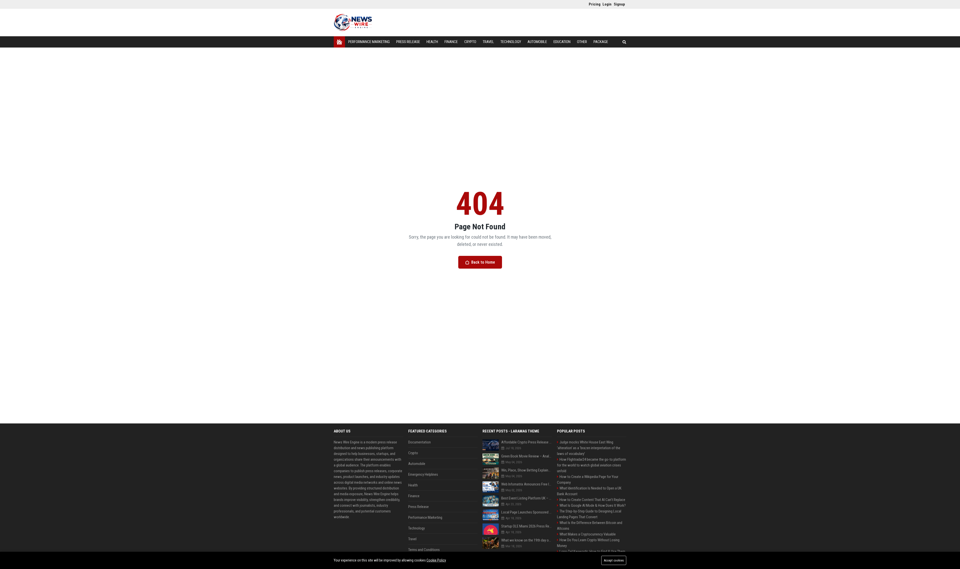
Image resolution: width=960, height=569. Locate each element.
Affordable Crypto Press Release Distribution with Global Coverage (526, 442)
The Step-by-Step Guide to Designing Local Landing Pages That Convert (589, 514)
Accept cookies (614, 560)
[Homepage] (339, 42)
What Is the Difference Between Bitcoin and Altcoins (589, 525)
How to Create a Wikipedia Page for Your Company (587, 479)
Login (606, 4)
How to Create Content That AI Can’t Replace (592, 499)
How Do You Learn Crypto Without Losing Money (588, 543)
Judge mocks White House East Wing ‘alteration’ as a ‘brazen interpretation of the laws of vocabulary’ (588, 448)
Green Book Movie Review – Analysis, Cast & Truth (526, 456)
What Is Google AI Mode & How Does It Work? (593, 505)
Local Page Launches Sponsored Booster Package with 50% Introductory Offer (526, 512)
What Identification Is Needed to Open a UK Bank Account (589, 491)
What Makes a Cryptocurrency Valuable (588, 534)
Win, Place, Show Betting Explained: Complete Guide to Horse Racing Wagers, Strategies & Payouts (526, 470)
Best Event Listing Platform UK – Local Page (526, 498)
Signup (618, 4)
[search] (624, 42)
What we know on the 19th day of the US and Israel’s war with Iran (526, 540)
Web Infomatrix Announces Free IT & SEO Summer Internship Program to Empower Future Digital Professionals (526, 484)
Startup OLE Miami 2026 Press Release (526, 526)
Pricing (593, 4)
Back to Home (483, 262)
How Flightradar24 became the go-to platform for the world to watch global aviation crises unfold (591, 465)
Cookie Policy (436, 560)
